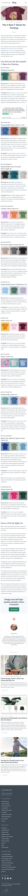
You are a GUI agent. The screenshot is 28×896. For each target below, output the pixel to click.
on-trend (14, 96)
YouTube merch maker (6, 814)
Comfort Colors (12, 222)
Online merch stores (6, 816)
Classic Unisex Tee (13, 512)
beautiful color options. (6, 146)
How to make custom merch (8, 869)
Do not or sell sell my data (6, 885)
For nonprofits (5, 808)
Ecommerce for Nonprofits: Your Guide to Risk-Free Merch (14, 719)
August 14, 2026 (5, 676)
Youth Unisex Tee (13, 343)
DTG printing (9, 552)
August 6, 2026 (5, 716)
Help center (4, 828)
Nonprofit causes (5, 830)
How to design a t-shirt (7, 858)
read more (5, 690)
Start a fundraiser (5, 803)
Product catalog (5, 838)
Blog (3, 845)
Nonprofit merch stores (7, 810)
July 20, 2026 (4, 758)
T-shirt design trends (6, 854)
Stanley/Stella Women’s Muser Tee (17, 307)
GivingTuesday (15, 676)
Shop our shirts (5, 832)
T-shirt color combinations (7, 863)
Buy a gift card (5, 818)
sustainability (9, 541)
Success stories (5, 847)
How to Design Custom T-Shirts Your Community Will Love (12, 679)
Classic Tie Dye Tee (13, 379)
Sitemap (3, 871)
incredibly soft (22, 102)
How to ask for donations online (9, 867)
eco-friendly (4, 415)
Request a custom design (7, 836)
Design (11, 676)
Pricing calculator (5, 841)
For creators (4, 812)
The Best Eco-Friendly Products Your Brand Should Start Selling (12, 761)
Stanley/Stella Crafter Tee (15, 421)
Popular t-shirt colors (6, 860)
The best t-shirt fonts (6, 865)
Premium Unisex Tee (16, 93)
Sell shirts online (5, 801)
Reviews (3, 843)
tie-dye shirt (18, 385)
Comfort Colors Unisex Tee (15, 233)
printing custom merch (11, 48)
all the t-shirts (9, 50)
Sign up (3, 821)
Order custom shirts (6, 806)
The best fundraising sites (7, 856)
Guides (14, 32)
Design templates (5, 834)
